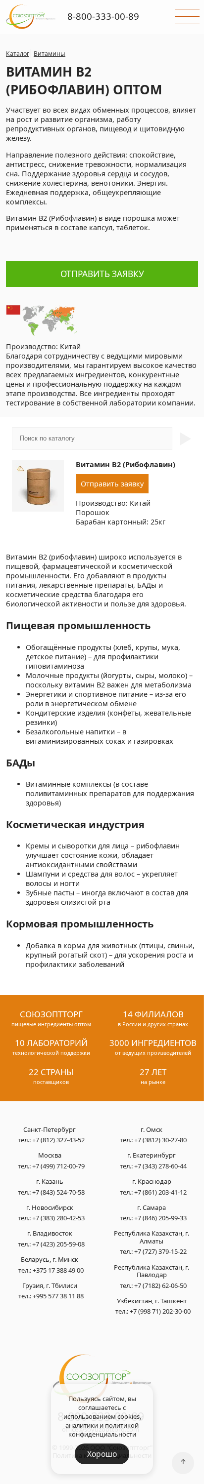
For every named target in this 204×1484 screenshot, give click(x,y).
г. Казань (49, 1182)
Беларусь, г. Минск (49, 1260)
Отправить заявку (102, 274)
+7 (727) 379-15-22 (160, 1251)
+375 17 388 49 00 (58, 1270)
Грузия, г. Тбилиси (49, 1286)
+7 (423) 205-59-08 (58, 1244)
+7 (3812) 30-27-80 (160, 1139)
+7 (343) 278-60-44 (160, 1166)
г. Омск (151, 1130)
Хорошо (102, 1453)
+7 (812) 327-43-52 (58, 1139)
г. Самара (151, 1208)
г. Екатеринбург (151, 1156)
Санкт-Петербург (49, 1130)
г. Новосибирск (49, 1208)
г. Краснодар (151, 1182)
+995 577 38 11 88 (58, 1295)
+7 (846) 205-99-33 (160, 1217)
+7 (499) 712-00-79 (58, 1166)
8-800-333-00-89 (103, 16)
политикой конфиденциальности (103, 1430)
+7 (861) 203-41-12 (160, 1192)
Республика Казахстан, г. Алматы (151, 1237)
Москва (49, 1156)
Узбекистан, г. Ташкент (152, 1301)
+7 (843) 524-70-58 (58, 1192)
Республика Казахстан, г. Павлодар (151, 1271)
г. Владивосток (49, 1234)
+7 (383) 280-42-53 (58, 1217)
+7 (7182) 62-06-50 (160, 1285)
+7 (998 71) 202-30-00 (160, 1311)
